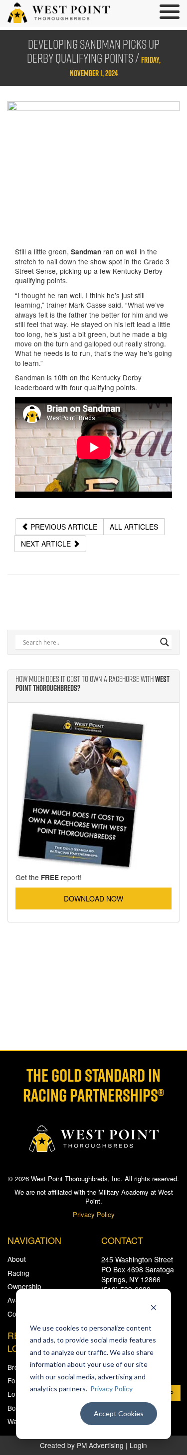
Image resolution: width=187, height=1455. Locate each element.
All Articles (134, 527)
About (16, 1259)
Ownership (24, 1286)
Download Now (93, 898)
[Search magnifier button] (165, 642)
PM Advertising (100, 1445)
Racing (18, 1273)
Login (138, 1445)
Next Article (47, 544)
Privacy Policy (111, 1388)
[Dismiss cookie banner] (153, 1309)
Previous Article (62, 527)
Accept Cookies (119, 1413)
